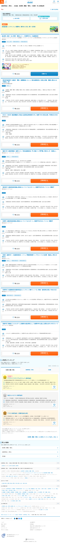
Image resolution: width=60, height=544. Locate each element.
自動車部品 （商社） (7, 452)
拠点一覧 (3, 524)
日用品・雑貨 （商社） (6, 495)
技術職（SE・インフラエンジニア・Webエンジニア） (21, 506)
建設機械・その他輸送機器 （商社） (30, 492)
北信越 (3, 456)
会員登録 (2, 2)
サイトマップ (4, 527)
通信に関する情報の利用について (37, 526)
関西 (14, 483)
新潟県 (3, 465)
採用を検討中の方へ (34, 527)
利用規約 (32, 524)
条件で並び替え (55, 9)
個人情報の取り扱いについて (13, 534)
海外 (26, 483)
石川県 (10, 465)
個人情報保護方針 (10, 536)
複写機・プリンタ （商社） (53, 488)
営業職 (3, 506)
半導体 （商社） (5, 490)
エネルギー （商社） (28, 497)
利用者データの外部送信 (35, 529)
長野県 (17, 465)
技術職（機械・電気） (7, 447)
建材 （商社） (18, 500)
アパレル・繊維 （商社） (23, 495)
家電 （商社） (44, 488)
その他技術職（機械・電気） (47, 472)
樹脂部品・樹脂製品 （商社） (23, 493)
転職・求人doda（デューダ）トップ (7, 514)
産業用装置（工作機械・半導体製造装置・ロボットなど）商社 (18, 488)
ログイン (5, 2)
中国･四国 (17, 483)
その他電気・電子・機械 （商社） (44, 492)
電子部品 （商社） (12, 490)
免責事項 (3, 526)
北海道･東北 (4, 483)
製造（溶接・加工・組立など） (12, 476)
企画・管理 (7, 506)
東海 (11, 483)
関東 (8, 483)
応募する (44, 73)
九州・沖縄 (22, 483)
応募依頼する (44, 108)
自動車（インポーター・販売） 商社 (36, 499)
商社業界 (20, 514)
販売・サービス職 (44, 509)
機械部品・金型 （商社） (36, 488)
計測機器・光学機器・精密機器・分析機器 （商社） (12, 492)
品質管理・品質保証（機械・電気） (28, 471)
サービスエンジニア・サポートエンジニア (33, 472)
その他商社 (13, 500)
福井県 (13, 465)
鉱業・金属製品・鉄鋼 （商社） (50, 497)
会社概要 (32, 522)
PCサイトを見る (4, 529)
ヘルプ (2, 522)
